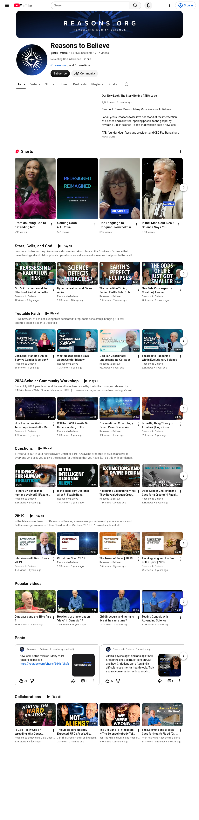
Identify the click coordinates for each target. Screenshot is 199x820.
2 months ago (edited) (62, 649)
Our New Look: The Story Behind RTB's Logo (129, 95)
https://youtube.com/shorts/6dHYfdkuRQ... (46, 663)
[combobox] (91, 5)
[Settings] (169, 5)
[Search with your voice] (148, 5)
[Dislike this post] (32, 681)
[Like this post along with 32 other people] (107, 681)
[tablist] (99, 84)
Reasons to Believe (25, 296)
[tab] (21, 84)
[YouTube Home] (23, 5)
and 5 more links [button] (79, 65)
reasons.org (60, 65)
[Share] (73, 681)
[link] (57, 666)
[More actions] (180, 151)
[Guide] (7, 5)
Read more (108, 136)
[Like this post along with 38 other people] (21, 681)
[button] (108, 136)
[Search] (135, 5)
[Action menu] (93, 681)
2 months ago (143, 649)
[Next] (183, 187)
